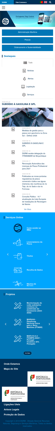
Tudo (30, 62)
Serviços (30, 94)
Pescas (27, 39)
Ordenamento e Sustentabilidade (27, 47)
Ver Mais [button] (27, 353)
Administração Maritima (27, 32)
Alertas (30, 78)
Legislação (30, 86)
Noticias (30, 70)
